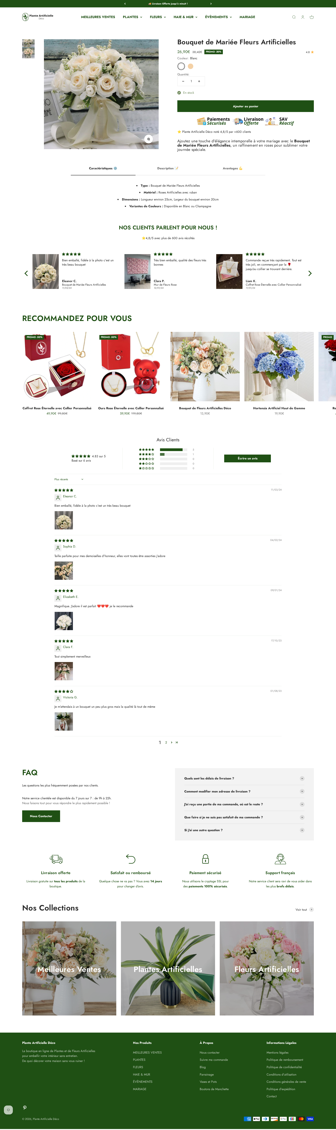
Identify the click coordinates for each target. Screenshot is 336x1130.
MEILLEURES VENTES (98, 17)
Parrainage (207, 1074)
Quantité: (183, 74)
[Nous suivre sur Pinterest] (24, 1107)
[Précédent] (125, 4)
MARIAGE (247, 17)
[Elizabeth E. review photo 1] (63, 621)
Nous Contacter (41, 816)
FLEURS (156, 17)
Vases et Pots (208, 1081)
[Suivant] (211, 4)
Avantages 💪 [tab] (233, 168)
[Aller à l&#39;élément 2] (28, 54)
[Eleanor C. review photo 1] (63, 520)
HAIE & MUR (183, 17)
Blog (203, 1067)
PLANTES (130, 17)
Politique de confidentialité (284, 1067)
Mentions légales (277, 1052)
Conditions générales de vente (286, 1081)
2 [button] (166, 742)
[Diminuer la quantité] (183, 81)
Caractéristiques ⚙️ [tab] (103, 168)
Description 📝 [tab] (167, 168)
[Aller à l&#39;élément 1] (28, 43)
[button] (147, 449)
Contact (272, 1096)
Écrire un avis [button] (247, 458)
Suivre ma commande (214, 1059)
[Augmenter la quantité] (199, 81)
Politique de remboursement (285, 1059)
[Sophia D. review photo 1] (63, 570)
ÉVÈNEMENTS (216, 17)
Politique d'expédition (281, 1089)
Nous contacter (210, 1052)
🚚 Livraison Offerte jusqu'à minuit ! (168, 3)
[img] (90, 254)
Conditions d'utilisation (281, 1074)
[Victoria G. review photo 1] (63, 721)
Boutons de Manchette (214, 1089)
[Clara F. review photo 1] (63, 671)
